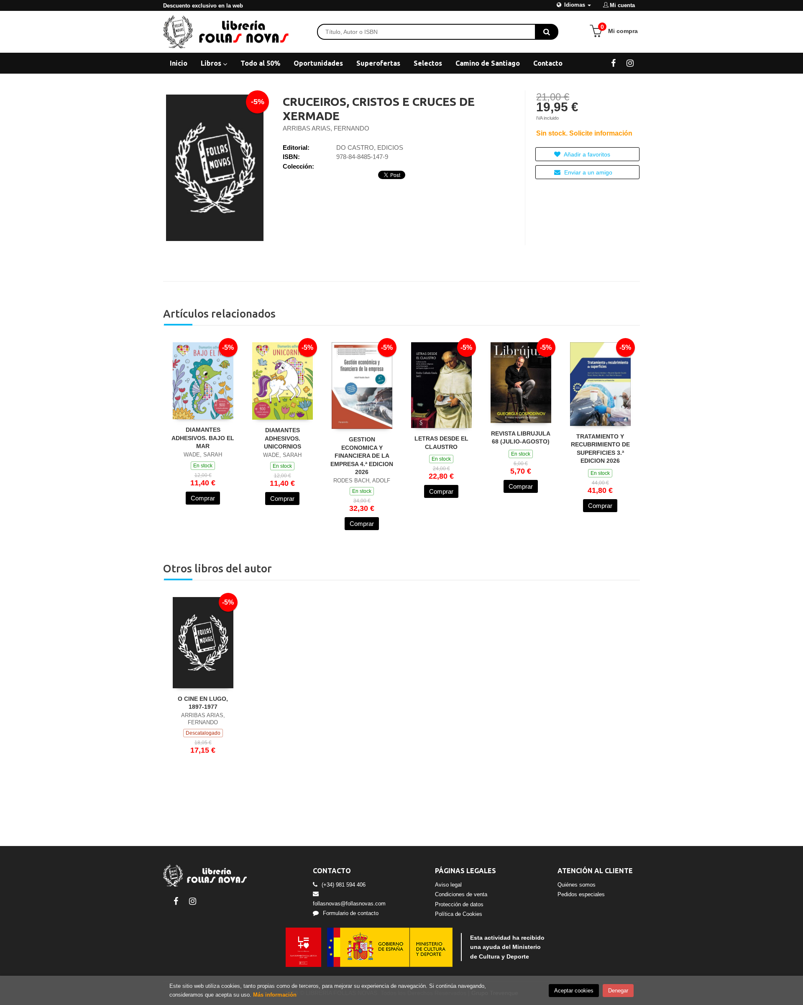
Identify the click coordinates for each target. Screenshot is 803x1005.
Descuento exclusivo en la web (203, 6)
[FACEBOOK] (613, 62)
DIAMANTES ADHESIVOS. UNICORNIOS (282, 438)
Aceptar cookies (573, 990)
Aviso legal (448, 885)
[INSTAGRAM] (630, 62)
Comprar (203, 498)
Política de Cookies (458, 914)
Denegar (618, 990)
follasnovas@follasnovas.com (349, 903)
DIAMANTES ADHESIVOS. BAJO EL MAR (202, 437)
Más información (275, 995)
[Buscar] (546, 32)
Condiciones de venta (461, 894)
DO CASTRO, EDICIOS (369, 147)
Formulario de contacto (350, 913)
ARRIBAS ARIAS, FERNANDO (326, 128)
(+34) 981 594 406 (344, 885)
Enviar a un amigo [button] (587, 172)
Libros (212, 63)
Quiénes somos (576, 885)
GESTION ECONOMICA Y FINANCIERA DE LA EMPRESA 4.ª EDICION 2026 (361, 455)
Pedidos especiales (581, 894)
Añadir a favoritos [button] (586, 154)
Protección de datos (459, 904)
